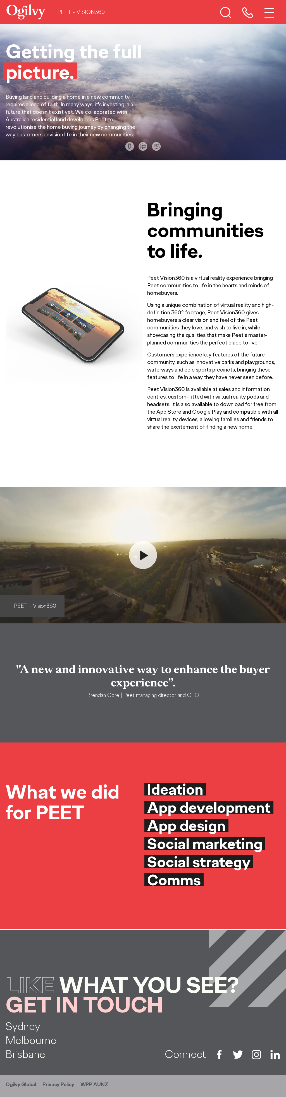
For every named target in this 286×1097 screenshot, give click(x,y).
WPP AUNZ (94, 1084)
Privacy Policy (58, 1084)
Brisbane (25, 1054)
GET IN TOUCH (84, 1004)
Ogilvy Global (21, 1084)
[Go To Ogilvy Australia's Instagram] (256, 1054)
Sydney (23, 1026)
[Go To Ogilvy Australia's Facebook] (219, 1054)
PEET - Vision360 (35, 605)
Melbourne (31, 1040)
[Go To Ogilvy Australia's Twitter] (238, 1054)
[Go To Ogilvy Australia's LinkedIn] (275, 1054)
